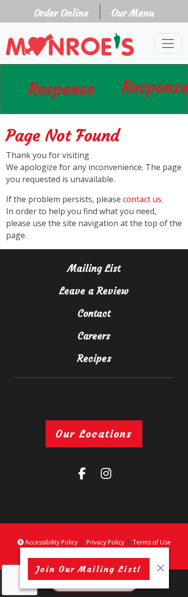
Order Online (64, 13)
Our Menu (132, 13)
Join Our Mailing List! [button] (93, 568)
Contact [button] (118, 313)
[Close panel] (160, 567)
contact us (142, 199)
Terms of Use (152, 542)
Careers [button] (118, 335)
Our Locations (94, 433)
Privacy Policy (105, 542)
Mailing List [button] (113, 268)
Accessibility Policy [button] (51, 542)
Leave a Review (108, 290)
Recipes (94, 358)
